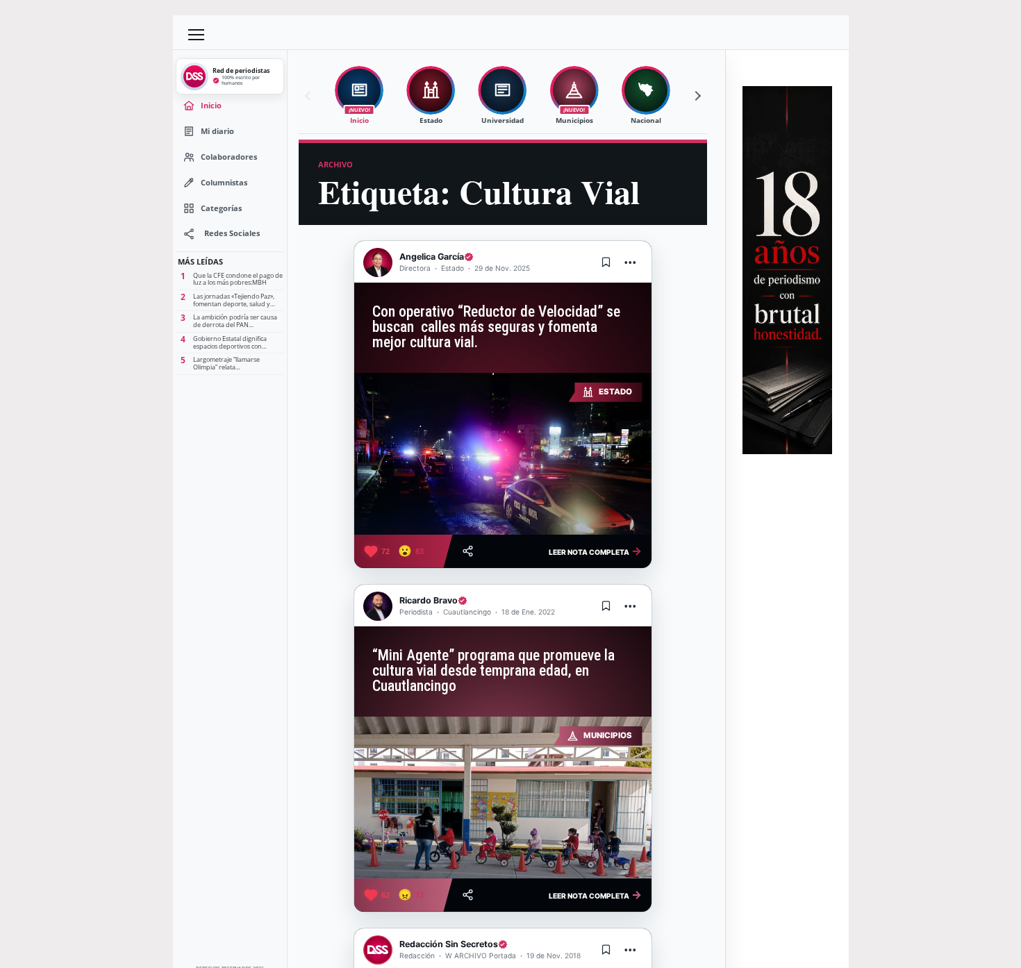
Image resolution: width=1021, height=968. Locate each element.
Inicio (211, 105)
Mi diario (217, 131)
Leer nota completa (595, 551)
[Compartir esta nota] (468, 551)
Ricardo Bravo (428, 600)
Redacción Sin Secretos (448, 944)
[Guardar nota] (606, 262)
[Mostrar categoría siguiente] (696, 96)
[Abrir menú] (196, 34)
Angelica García (431, 256)
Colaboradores (229, 156)
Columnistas (224, 182)
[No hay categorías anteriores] (310, 96)
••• (630, 262)
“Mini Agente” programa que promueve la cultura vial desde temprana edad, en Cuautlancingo (493, 670)
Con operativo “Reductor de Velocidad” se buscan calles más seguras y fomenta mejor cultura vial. (496, 327)
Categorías (221, 208)
